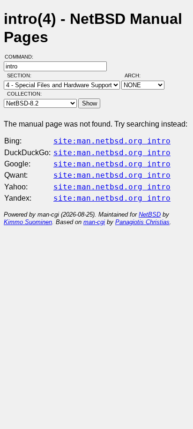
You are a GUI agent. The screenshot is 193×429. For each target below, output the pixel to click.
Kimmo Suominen (28, 222)
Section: (21, 75)
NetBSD (150, 214)
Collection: (24, 94)
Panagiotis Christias (142, 222)
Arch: (137, 75)
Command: (22, 57)
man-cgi (94, 222)
